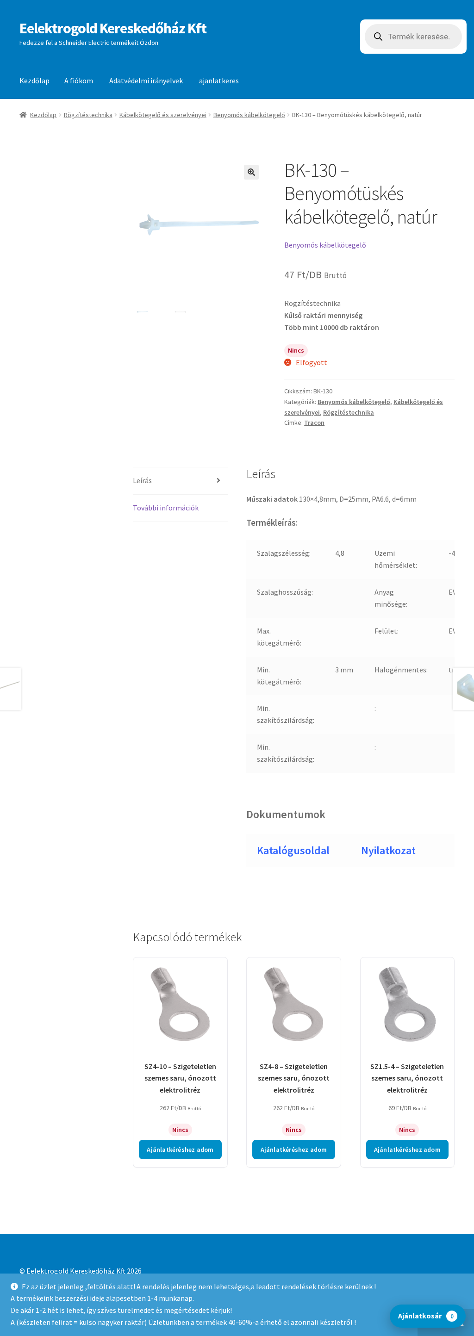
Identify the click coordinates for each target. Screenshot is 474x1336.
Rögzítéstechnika (88, 115)
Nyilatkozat (388, 850)
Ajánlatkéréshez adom (180, 1149)
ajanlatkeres (219, 80)
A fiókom (78, 80)
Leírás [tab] (142, 480)
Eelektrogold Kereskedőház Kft (112, 28)
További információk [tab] (166, 507)
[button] (251, 172)
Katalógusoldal (293, 850)
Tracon (314, 422)
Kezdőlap (34, 80)
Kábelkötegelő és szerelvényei (162, 115)
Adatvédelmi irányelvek (146, 80)
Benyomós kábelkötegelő (249, 115)
